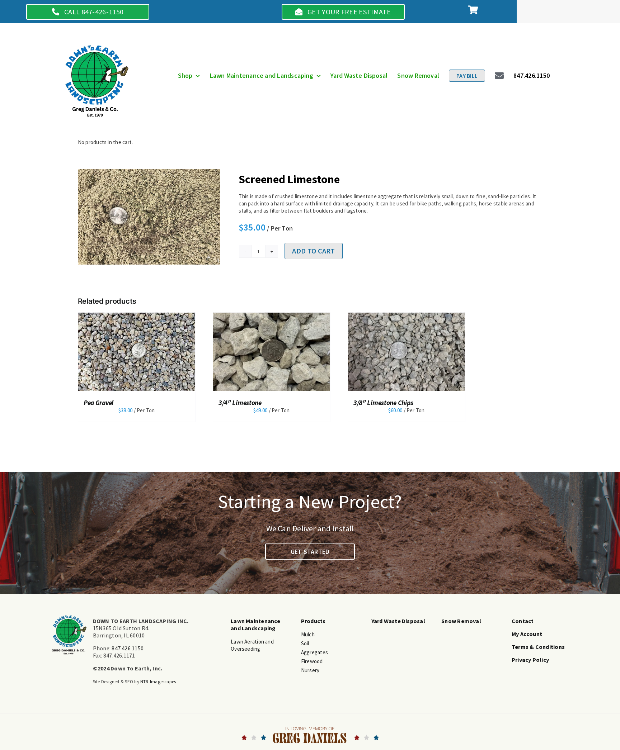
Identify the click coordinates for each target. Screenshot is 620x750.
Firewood (312, 661)
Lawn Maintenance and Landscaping (256, 624)
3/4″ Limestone (105, 402)
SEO (129, 682)
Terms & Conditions (538, 646)
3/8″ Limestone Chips (248, 402)
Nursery (310, 670)
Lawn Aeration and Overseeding (252, 645)
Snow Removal (461, 621)
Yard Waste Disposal (398, 621)
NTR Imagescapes (158, 682)
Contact (523, 621)
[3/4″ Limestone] (136, 351)
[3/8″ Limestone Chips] (271, 351)
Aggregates (314, 652)
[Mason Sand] (406, 351)
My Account (527, 633)
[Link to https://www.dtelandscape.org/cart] (473, 9)
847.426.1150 (128, 648)
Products (313, 621)
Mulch (308, 634)
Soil (305, 643)
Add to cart (313, 250)
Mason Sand (370, 402)
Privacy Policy (530, 659)
